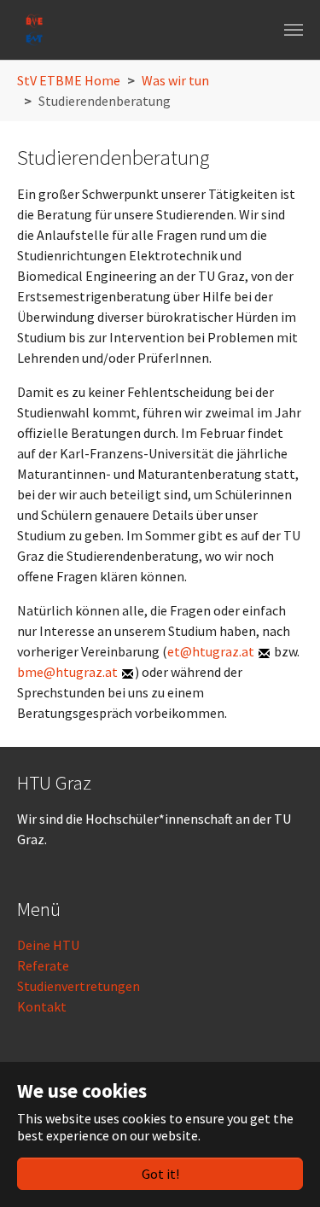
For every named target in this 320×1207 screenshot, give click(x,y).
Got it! (160, 1173)
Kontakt (42, 1006)
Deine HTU (48, 944)
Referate (43, 965)
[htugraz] (34, 30)
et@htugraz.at (210, 651)
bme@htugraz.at (67, 671)
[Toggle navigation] (293, 29)
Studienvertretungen (78, 985)
